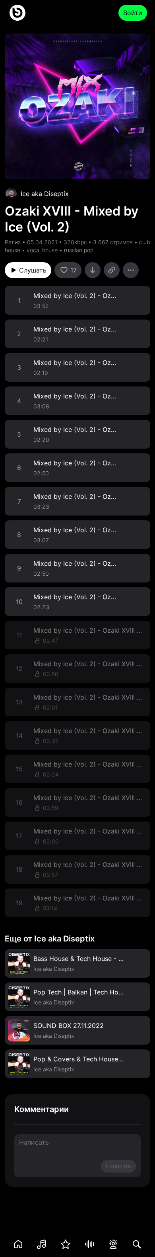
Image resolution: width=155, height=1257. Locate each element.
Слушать (32, 270)
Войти (132, 13)
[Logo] (17, 12)
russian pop (78, 250)
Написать (118, 1166)
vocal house (42, 250)
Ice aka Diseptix (45, 194)
